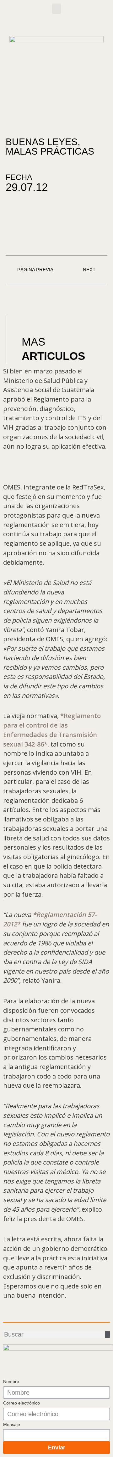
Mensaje (11, 1424)
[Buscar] (107, 1334)
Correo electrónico (21, 1402)
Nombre (11, 1381)
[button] (56, 8)
